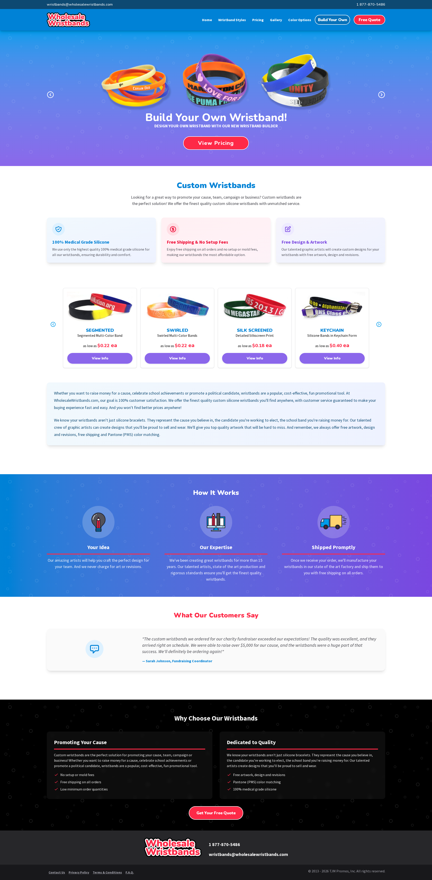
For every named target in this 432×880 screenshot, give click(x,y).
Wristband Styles (232, 20)
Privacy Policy (79, 872)
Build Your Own (332, 19)
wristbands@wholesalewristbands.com (80, 4)
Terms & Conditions (107, 872)
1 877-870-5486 (370, 4)
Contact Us (57, 872)
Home (207, 20)
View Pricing (216, 143)
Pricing (258, 20)
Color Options (299, 20)
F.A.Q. (130, 872)
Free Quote (369, 19)
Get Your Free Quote (216, 813)
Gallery (276, 20)
